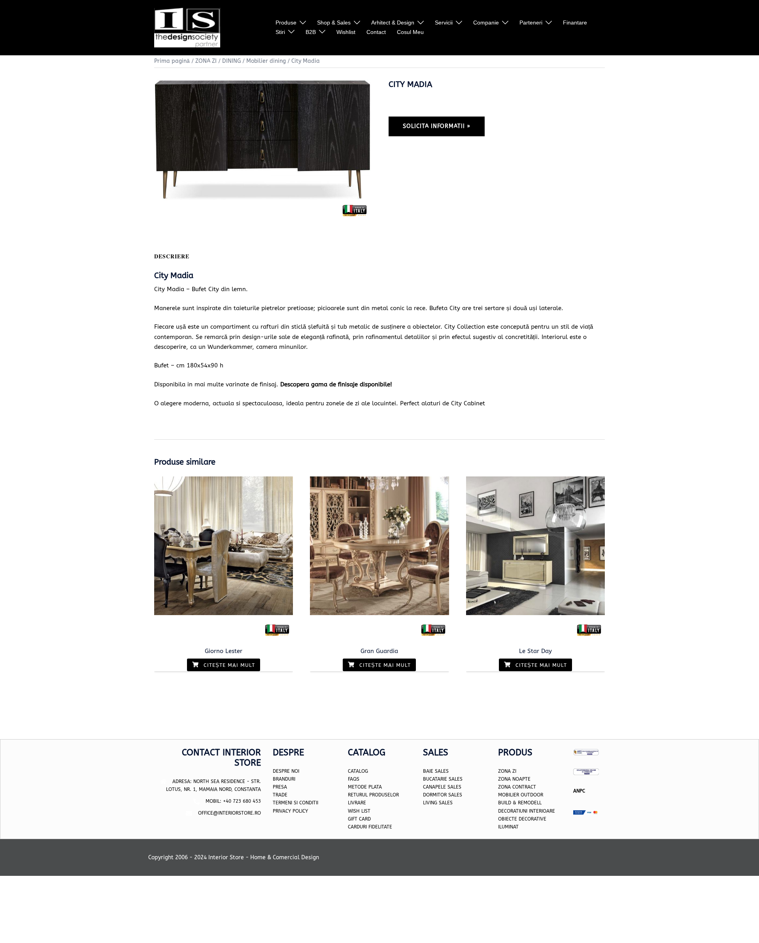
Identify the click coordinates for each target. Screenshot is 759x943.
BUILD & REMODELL (520, 803)
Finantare (575, 22)
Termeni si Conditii (295, 803)
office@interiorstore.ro (229, 813)
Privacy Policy (290, 811)
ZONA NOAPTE (514, 779)
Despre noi (286, 771)
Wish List (359, 811)
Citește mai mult (228, 665)
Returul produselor (373, 795)
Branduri (284, 779)
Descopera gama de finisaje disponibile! (336, 384)
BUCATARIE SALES (443, 779)
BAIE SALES (436, 771)
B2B (311, 32)
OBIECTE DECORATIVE (522, 819)
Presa (280, 787)
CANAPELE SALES (442, 787)
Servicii (444, 22)
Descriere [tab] (171, 256)
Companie (486, 22)
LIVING (430, 803)
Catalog (358, 771)
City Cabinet (468, 403)
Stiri (280, 32)
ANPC (579, 791)
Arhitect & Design (392, 22)
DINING (231, 61)
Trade (280, 795)
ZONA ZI (206, 61)
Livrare (357, 803)
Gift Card (359, 819)
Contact (376, 32)
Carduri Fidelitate (370, 827)
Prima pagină (172, 61)
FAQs (353, 779)
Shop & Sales (334, 22)
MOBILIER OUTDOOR (520, 795)
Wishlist (345, 32)
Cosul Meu (410, 32)
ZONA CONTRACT (517, 787)
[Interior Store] (187, 27)
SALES (445, 803)
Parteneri (530, 22)
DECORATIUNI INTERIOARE (526, 811)
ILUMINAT (508, 827)
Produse (286, 22)
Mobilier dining (266, 61)
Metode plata (365, 787)
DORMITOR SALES (442, 795)
